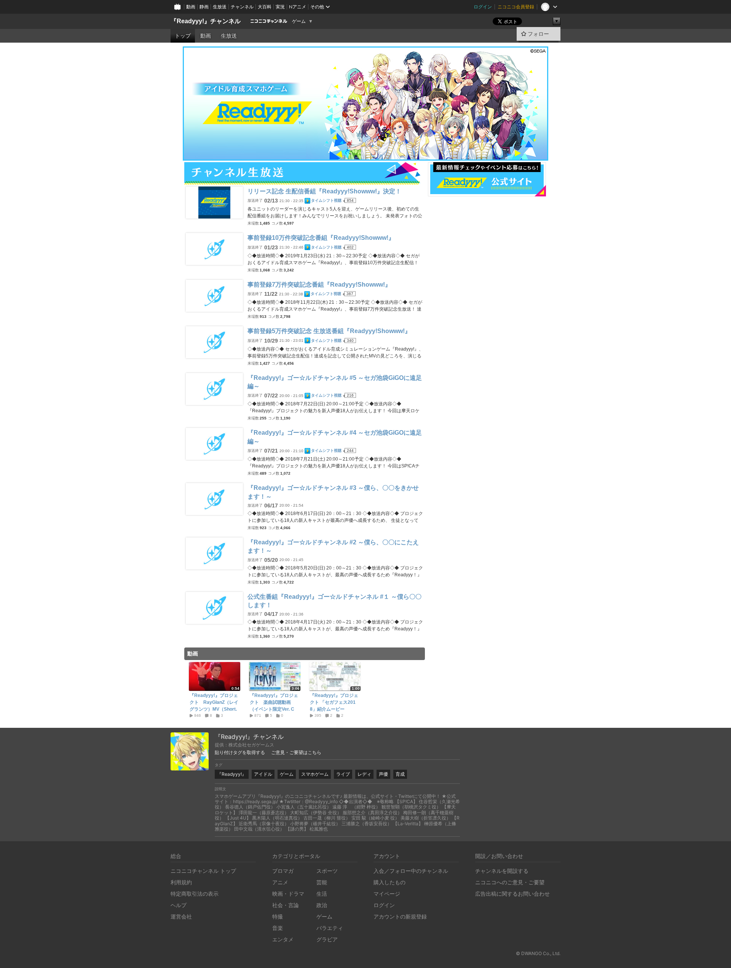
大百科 (264, 7)
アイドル (263, 774)
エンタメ (283, 939)
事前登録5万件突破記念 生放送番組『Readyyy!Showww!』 (329, 331)
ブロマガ (283, 871)
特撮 (277, 916)
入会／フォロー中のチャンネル (410, 871)
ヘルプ (179, 905)
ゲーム (299, 21)
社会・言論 (285, 905)
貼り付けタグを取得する (240, 752)
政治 (321, 905)
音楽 (277, 928)
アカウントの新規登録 (400, 916)
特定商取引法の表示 (195, 893)
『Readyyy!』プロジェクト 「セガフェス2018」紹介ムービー (334, 702)
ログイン (483, 7)
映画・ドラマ (288, 893)
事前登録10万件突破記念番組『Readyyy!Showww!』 (320, 237)
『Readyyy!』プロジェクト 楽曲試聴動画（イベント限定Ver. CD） (274, 706)
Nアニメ (297, 7)
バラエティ (329, 928)
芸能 (321, 882)
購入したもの (389, 882)
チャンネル (242, 7)
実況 (280, 7)
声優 (383, 774)
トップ (183, 36)
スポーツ (327, 871)
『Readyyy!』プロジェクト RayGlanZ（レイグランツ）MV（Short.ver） (214, 706)
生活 (321, 893)
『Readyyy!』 (231, 774)
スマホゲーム (315, 774)
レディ (364, 774)
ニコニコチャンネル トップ (203, 871)
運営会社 (181, 916)
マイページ (386, 893)
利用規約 (181, 882)
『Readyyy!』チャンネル (206, 21)
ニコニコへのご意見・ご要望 (509, 882)
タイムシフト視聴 (326, 200)
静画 (204, 7)
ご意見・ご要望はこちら (296, 752)
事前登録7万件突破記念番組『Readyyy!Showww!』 (319, 284)
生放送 (220, 7)
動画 (190, 7)
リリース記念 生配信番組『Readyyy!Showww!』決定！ (324, 191)
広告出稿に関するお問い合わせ (512, 893)
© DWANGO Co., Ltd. (538, 953)
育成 (400, 774)
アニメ (280, 882)
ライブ (343, 774)
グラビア (327, 939)
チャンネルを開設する (501, 871)
